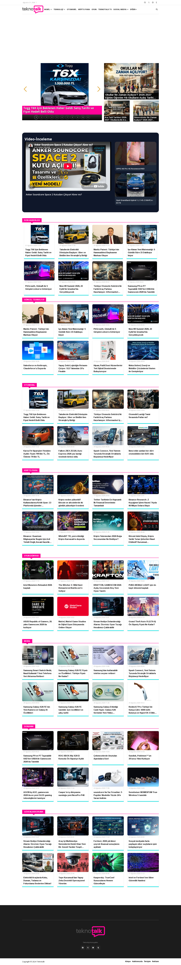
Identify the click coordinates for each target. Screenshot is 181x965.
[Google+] (93, 948)
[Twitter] (88, 948)
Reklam (155, 961)
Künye (128, 961)
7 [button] (67, 117)
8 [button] (72, 117)
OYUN (94, 9)
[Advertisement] (90, 40)
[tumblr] (98, 948)
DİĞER (132, 9)
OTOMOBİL (71, 9)
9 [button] (77, 117)
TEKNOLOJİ (59, 9)
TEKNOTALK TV (105, 9)
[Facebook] (83, 948)
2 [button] (41, 117)
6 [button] (62, 117)
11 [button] (88, 117)
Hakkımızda (137, 961)
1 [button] (36, 117)
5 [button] (56, 117)
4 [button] (51, 117)
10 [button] (83, 117)
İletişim (147, 961)
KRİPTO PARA (84, 9)
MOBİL (47, 9)
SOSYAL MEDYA (120, 9)
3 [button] (46, 117)
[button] (25, 89)
